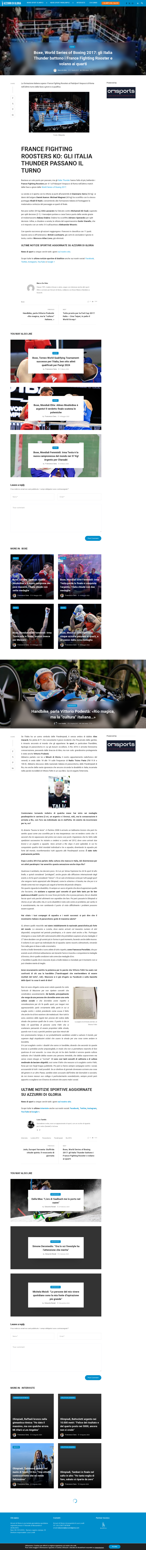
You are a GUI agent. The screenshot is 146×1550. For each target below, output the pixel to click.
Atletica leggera (68, 1397)
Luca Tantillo (62, 723)
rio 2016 (69, 1138)
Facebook (90, 258)
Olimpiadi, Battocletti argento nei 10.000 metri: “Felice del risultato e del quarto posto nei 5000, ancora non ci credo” (79, 1424)
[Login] (138, 3)
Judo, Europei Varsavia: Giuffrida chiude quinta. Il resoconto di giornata (38, 1152)
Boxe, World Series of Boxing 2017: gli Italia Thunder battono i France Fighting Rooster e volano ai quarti (78, 1154)
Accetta (114, 1547)
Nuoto (16, 1447)
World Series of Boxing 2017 (54, 187)
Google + (51, 262)
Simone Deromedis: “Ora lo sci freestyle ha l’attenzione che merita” (55, 1248)
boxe (22, 302)
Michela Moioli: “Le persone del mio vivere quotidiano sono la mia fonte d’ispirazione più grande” (56, 1295)
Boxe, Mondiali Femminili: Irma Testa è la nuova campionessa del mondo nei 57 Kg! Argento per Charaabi (56, 456)
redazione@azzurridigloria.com (68, 1528)
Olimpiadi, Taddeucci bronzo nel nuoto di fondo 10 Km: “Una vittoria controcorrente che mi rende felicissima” (32, 1474)
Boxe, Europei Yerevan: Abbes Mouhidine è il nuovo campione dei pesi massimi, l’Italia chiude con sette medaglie (31, 585)
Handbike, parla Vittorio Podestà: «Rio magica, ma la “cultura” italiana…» (38, 316)
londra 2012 (35, 1138)
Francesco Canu (51, 369)
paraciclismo (46, 1138)
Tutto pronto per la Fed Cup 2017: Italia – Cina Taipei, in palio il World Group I (79, 316)
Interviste (72, 705)
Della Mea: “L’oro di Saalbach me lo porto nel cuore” (56, 1201)
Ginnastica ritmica (21, 1397)
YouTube (41, 262)
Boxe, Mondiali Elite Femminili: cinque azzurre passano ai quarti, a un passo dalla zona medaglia (79, 636)
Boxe (72, 47)
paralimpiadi (58, 1138)
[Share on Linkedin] (12, 115)
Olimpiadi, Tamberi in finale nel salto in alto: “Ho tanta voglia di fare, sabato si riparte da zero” (77, 1476)
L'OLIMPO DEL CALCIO (111, 3)
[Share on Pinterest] (12, 109)
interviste (44, 1108)
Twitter (24, 262)
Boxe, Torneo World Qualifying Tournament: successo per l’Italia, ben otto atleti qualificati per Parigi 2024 (55, 361)
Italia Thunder (64, 180)
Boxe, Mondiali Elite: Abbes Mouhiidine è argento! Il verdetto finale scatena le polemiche (56, 409)
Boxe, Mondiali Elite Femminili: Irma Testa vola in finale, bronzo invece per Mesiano (32, 636)
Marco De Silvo (62, 70)
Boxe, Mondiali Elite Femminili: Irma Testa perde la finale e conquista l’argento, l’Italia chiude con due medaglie (79, 585)
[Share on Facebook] (12, 98)
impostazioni (99, 1548)
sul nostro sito (64, 252)
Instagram (32, 262)
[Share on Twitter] (12, 103)
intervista (24, 1138)
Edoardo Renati (50, 1207)
